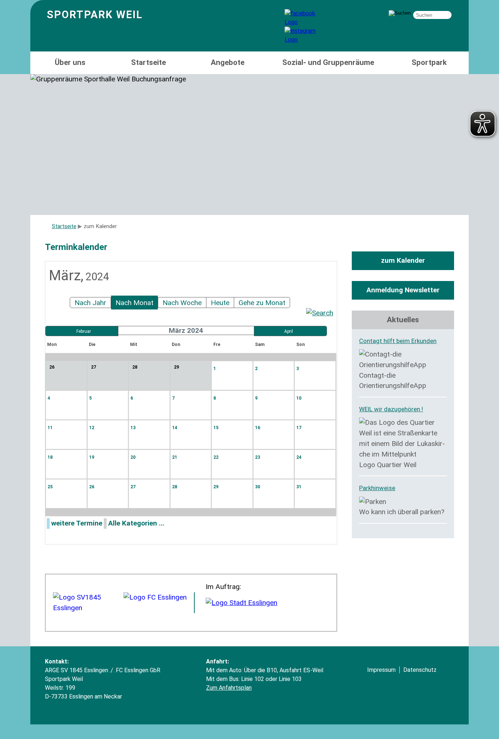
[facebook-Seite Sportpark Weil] (306, 22)
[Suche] (319, 313)
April (288, 331)
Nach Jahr (90, 303)
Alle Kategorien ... (136, 523)
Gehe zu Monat (262, 303)
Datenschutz (420, 669)
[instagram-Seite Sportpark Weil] (306, 39)
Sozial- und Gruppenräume (328, 62)
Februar (83, 331)
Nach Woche (182, 303)
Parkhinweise (377, 488)
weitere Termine (76, 523)
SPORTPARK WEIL (95, 14)
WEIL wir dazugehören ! (391, 409)
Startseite (148, 62)
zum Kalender (403, 260)
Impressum (381, 669)
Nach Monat (134, 303)
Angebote (227, 62)
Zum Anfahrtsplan (229, 687)
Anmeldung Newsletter (402, 290)
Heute (220, 303)
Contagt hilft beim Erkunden (398, 341)
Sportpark (429, 62)
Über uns (70, 62)
